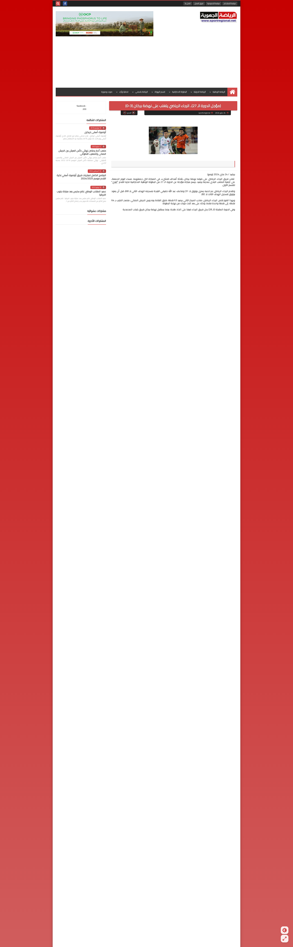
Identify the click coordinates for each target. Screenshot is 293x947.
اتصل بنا (187, 3)
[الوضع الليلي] (284, 930)
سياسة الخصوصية (213, 3)
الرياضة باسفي (141, 92)
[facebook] (65, 3)
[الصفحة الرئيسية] (232, 92)
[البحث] (58, 3)
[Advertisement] (146, 64)
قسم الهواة (160, 92)
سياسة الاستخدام (230, 3)
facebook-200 (81, 107)
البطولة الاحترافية (179, 92)
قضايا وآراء (123, 92)
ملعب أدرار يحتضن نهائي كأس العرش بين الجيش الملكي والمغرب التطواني (82, 152)
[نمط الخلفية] (284, 938)
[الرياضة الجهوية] (218, 17)
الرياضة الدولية (200, 92)
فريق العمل (199, 3)
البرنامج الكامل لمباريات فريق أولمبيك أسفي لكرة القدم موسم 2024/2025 (81, 177)
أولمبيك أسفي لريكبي (95, 132)
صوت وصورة (106, 92)
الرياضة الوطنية (219, 92)
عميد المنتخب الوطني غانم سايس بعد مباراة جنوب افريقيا (81, 193)
